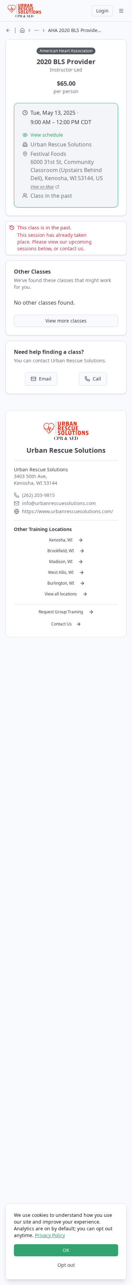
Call (97, 378)
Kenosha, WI (60, 540)
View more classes (66, 320)
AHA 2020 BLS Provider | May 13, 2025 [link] (75, 30)
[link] (8, 30)
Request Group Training (61, 612)
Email (45, 378)
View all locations (61, 594)
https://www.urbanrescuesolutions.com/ (67, 511)
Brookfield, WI (60, 551)
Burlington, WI (60, 583)
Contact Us (61, 624)
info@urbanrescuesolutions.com (59, 503)
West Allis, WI (60, 572)
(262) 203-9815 (38, 495)
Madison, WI (60, 561)
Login (102, 10)
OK (66, 1250)
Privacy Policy (50, 1235)
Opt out (66, 1265)
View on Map (42, 187)
